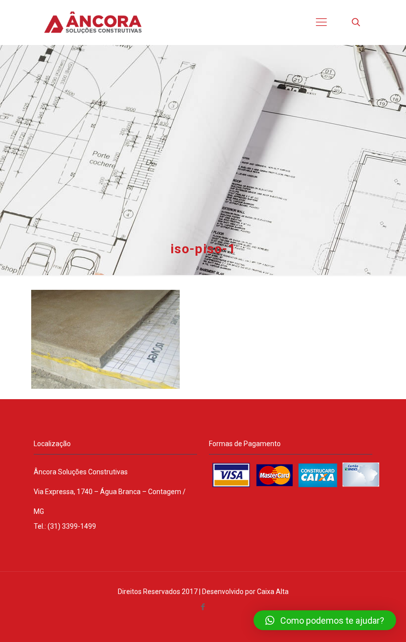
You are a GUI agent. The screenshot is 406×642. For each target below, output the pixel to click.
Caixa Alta (273, 592)
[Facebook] (203, 606)
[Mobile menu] (321, 22)
